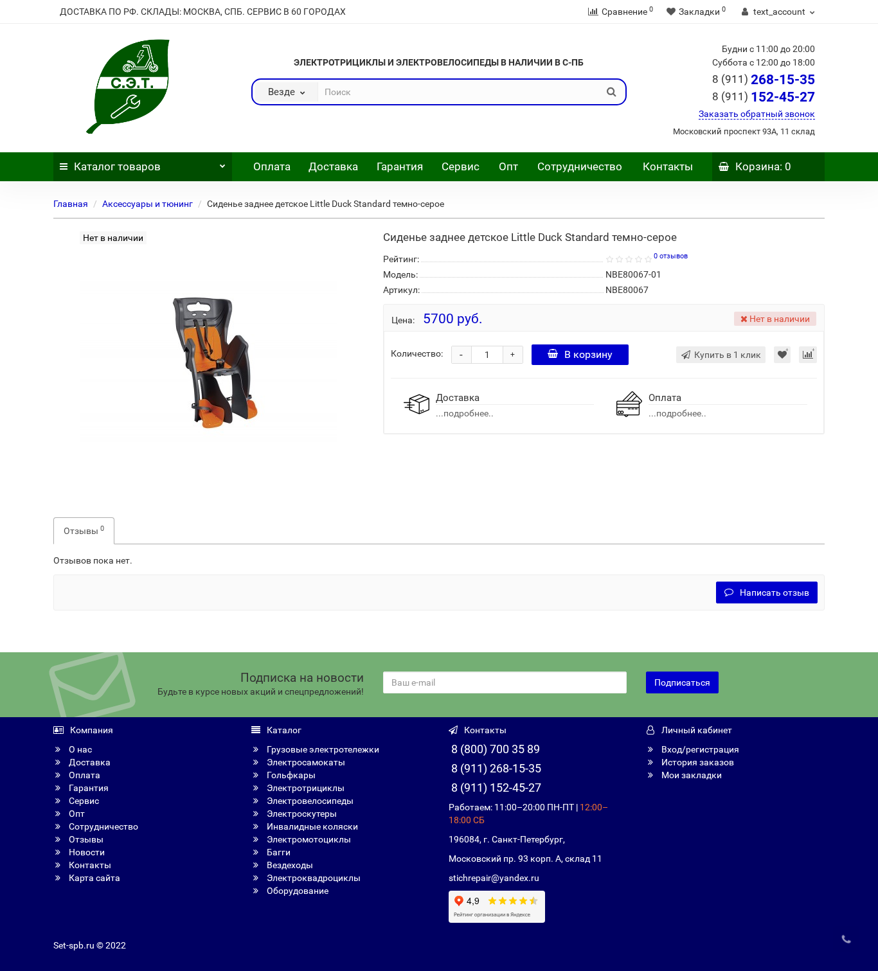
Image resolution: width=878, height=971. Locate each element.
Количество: (417, 353)
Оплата (271, 166)
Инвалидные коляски (311, 826)
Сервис (460, 166)
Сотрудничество (579, 166)
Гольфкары (290, 775)
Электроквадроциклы (313, 878)
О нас (79, 749)
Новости (86, 852)
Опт (507, 166)
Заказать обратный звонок (757, 114)
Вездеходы (289, 865)
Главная (70, 204)
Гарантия (400, 166)
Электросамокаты (305, 762)
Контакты (668, 166)
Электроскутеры (301, 813)
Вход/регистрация (699, 749)
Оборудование (296, 891)
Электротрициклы (305, 788)
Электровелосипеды (309, 801)
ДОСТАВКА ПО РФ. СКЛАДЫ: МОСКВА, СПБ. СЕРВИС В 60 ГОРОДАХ (203, 11)
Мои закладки (690, 775)
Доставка (333, 166)
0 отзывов (671, 256)
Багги (278, 852)
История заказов (696, 762)
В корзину (588, 354)
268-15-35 (763, 79)
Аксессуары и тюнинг (147, 204)
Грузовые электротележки (322, 749)
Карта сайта (93, 878)
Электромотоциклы (308, 839)
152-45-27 (763, 97)
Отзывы (84, 530)
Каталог (117, 166)
